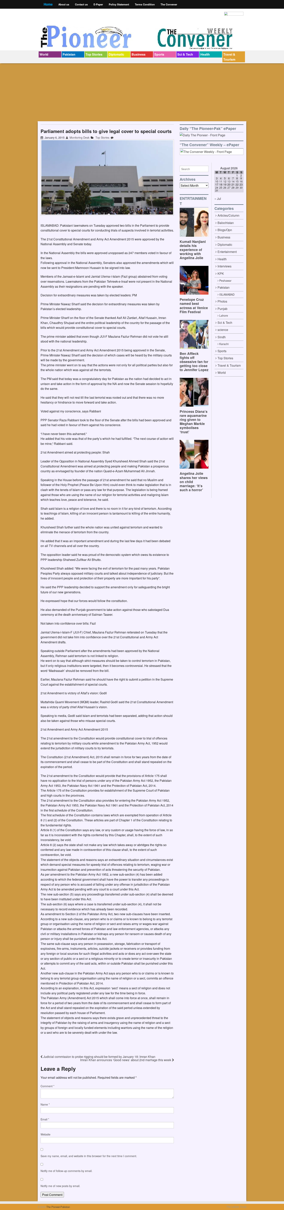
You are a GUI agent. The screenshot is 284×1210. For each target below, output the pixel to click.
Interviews (224, 266)
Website (45, 1134)
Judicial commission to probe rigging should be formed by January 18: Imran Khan (99, 1056)
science (223, 329)
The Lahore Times (236, 1206)
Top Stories (94, 54)
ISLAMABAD (227, 294)
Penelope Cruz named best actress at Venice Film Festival (194, 305)
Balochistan (226, 222)
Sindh (222, 337)
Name (45, 1104)
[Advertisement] (142, 92)
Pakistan (69, 54)
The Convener (169, 4)
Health (205, 54)
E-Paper (98, 4)
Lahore (223, 315)
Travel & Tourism (229, 57)
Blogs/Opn (225, 230)
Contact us (81, 4)
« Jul (217, 198)
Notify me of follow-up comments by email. (66, 1171)
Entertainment (227, 251)
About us (63, 4)
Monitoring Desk (79, 137)
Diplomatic (116, 54)
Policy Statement (119, 4)
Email (45, 1119)
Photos (222, 301)
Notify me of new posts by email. (60, 1186)
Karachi (224, 344)
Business (138, 54)
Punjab (222, 308)
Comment (47, 1086)
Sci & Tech (185, 54)
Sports (159, 54)
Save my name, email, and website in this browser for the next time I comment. (89, 1156)
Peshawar (225, 280)
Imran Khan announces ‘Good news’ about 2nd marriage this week (126, 1060)
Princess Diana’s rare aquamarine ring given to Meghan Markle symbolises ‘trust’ (193, 421)
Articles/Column (228, 215)
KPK (221, 273)
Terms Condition (145, 4)
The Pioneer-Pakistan (58, 1207)
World (44, 54)
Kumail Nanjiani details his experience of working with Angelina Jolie (193, 249)
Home (48, 4)
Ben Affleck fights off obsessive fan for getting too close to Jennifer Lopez (194, 361)
